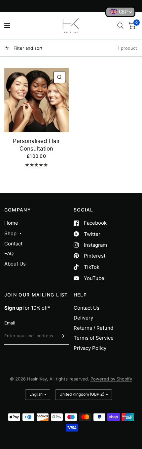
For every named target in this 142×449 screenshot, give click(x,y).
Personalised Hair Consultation (36, 144)
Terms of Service (94, 338)
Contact (13, 243)
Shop (10, 233)
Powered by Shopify (111, 378)
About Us (15, 264)
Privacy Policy (90, 348)
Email (9, 322)
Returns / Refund (93, 328)
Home (11, 223)
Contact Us (86, 308)
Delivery (83, 318)
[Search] (120, 26)
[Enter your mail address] (62, 336)
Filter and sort (27, 48)
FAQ (9, 253)
